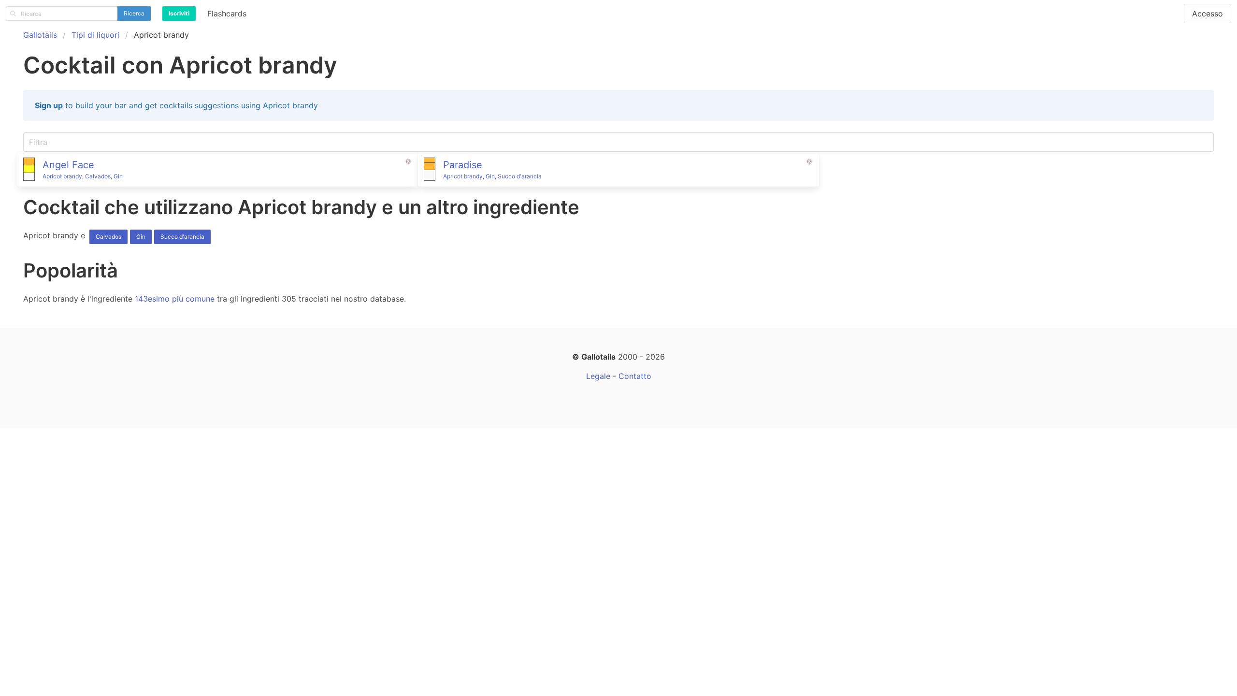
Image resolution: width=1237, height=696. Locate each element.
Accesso (1207, 13)
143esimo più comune (175, 299)
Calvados (98, 176)
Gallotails (40, 35)
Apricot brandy (62, 176)
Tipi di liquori (95, 35)
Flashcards (226, 13)
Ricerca (134, 13)
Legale (598, 376)
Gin (118, 176)
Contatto (634, 376)
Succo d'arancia (520, 176)
